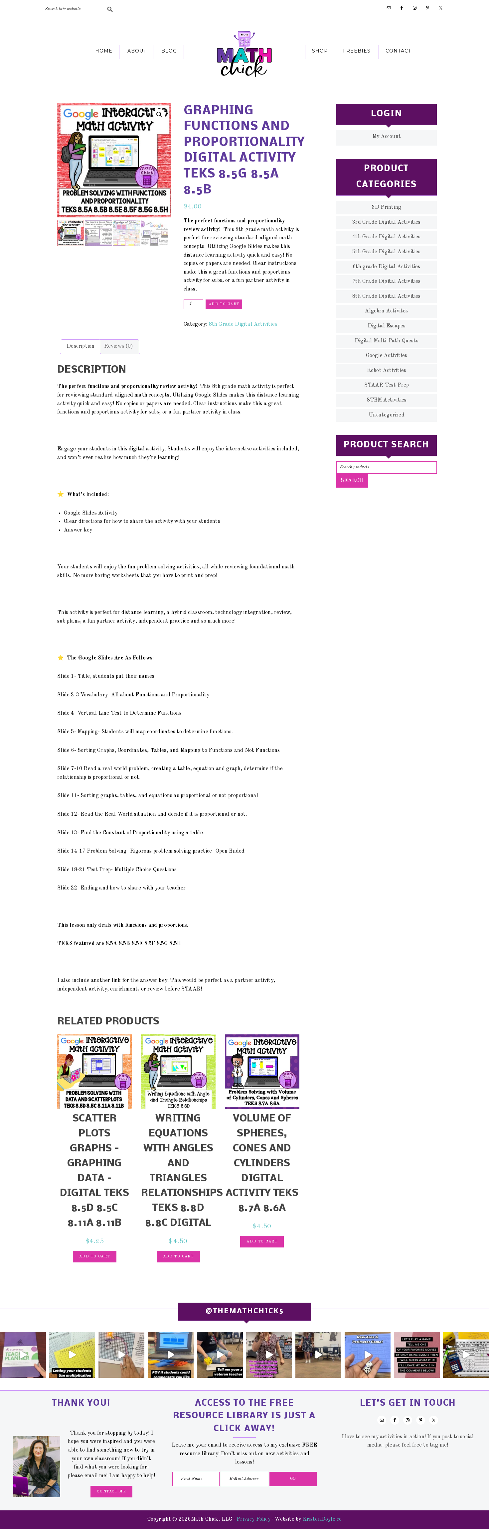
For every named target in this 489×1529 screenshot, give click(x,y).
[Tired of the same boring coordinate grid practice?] (121, 1355)
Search (352, 480)
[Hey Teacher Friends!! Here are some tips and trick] (466, 1355)
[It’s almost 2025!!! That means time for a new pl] (23, 1355)
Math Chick (244, 53)
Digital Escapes (387, 326)
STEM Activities (387, 400)
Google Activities (386, 355)
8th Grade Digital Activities (243, 324)
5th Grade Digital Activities (386, 252)
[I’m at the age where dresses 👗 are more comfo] (269, 1355)
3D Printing (386, 207)
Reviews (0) (118, 346)
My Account (386, 136)
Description (80, 346)
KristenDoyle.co (322, 1519)
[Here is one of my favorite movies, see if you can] (417, 1355)
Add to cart (224, 304)
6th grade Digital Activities (386, 267)
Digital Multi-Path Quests (386, 341)
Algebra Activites (386, 311)
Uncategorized (387, 415)
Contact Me (111, 1491)
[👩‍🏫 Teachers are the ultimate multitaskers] (318, 1355)
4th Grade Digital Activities (386, 237)
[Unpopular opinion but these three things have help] (72, 1355)
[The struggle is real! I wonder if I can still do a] (220, 1355)
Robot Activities (386, 370)
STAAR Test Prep (386, 385)
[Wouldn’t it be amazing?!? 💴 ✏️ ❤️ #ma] (171, 1355)
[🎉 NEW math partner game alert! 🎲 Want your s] (368, 1355)
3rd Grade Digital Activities (386, 222)
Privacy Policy (253, 1519)
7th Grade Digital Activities (386, 281)
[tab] (80, 346)
